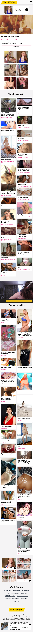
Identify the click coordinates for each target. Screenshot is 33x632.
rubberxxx (3, 322)
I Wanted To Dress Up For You (25, 368)
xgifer (2, 504)
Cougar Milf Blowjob (22, 238)
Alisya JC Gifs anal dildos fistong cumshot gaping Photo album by (7, 114)
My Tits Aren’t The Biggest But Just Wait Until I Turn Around (24, 550)
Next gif (16, 47)
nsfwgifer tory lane (6, 440)
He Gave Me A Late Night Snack (8, 521)
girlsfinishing (4, 456)
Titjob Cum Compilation (7, 454)
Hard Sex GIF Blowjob (6, 195)
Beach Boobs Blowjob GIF (7, 207)
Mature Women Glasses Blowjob (6, 274)
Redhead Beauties (22, 596)
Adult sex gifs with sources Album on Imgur (8, 192)
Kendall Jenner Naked (24, 418)
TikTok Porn (7, 590)
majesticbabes (4, 428)
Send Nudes (25, 590)
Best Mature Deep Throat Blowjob (6, 240)
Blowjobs (8, 598)
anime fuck (21, 517)
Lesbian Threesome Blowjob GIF (7, 162)
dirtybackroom (5, 257)
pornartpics (20, 420)
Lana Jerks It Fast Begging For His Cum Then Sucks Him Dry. (24, 462)
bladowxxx (20, 553)
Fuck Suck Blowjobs (21, 39)
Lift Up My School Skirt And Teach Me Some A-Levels (24, 496)
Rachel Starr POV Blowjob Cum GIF (8, 260)
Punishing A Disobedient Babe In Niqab (8, 319)
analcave (20, 499)
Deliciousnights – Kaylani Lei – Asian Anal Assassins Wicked (8, 398)
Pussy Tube (24, 598)
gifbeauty (4, 205)
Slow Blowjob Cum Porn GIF (24, 172)
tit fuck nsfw (21, 125)
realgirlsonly (3, 355)
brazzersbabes (21, 337)
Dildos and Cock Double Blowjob (6, 118)
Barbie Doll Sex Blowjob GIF (24, 217)
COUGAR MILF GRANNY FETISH (22, 235)
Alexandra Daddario (6, 426)
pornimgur (3, 369)
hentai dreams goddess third (7, 131)
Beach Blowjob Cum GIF (6, 134)
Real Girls (16, 601)
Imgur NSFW (16, 590)
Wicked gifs (21, 215)
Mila (19, 446)
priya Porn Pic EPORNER (5, 221)
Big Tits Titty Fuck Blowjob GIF (24, 127)
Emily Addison (22, 184)
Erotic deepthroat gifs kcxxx (7, 236)
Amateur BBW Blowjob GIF (23, 199)
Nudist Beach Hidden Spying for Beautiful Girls (23, 109)
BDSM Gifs (24, 593)
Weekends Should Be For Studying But (8, 353)
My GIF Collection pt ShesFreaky (23, 253)
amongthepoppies (6, 159)
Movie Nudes (15, 593)
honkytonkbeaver (21, 448)
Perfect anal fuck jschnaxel (22, 155)
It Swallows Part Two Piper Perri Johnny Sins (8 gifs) (7, 382)
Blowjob (3, 39)
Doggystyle (4, 272)
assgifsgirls (21, 138)
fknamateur (20, 370)
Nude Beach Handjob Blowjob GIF (24, 112)
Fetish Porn (15, 598)
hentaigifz (20, 392)
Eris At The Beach (6, 367)
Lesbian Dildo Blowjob (22, 255)
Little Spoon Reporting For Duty (7, 486)
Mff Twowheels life (23, 197)
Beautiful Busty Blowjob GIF (24, 140)
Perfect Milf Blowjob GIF (23, 157)
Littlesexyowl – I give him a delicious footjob (8, 501)
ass (18, 390)
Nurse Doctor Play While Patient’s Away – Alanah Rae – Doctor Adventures (25, 334)
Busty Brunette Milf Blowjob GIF (24, 186)
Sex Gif (8, 593)
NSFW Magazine (10, 596)
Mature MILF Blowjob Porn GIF (8, 224)
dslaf (19, 267)
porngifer (3, 401)
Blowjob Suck (11, 39)
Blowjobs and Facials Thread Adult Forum (23, 170)
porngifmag (3, 442)
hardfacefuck (4, 523)
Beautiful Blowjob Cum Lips (24, 269)
